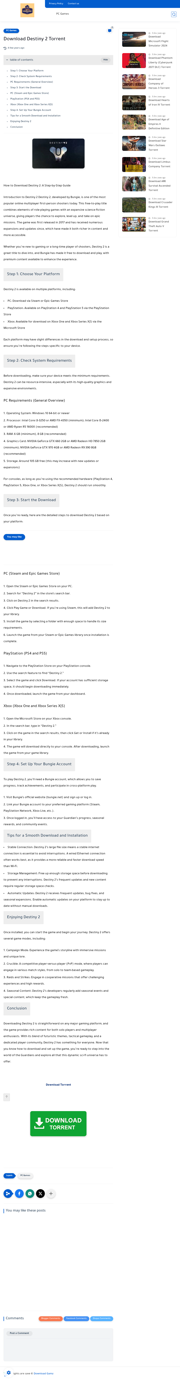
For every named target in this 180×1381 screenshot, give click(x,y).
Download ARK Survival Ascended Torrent (160, 186)
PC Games (62, 14)
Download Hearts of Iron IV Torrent (159, 103)
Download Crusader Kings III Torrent (161, 205)
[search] (173, 14)
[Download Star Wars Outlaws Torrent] (134, 143)
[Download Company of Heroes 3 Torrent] (134, 81)
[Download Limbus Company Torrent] (134, 164)
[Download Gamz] (27, 10)
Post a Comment (19, 1333)
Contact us (73, 4)
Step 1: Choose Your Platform (27, 71)
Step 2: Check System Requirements (31, 76)
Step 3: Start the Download (25, 88)
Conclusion (16, 127)
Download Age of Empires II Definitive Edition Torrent (159, 125)
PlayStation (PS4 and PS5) (25, 99)
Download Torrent (58, 1085)
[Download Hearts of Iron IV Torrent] (134, 102)
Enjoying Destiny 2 (20, 121)
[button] (19, 1193)
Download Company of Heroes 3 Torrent (159, 84)
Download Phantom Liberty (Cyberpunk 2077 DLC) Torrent (161, 63)
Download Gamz (43, 1374)
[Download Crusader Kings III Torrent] (134, 204)
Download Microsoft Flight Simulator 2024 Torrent (158, 42)
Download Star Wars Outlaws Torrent (157, 146)
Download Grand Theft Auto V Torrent (159, 226)
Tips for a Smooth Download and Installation (35, 116)
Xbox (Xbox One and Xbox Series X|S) (31, 104)
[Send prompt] (7, 1097)
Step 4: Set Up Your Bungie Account (30, 110)
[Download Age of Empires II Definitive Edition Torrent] (134, 122)
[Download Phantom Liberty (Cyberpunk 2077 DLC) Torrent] (134, 60)
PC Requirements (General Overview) (31, 82)
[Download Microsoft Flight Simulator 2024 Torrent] (134, 39)
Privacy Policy (56, 4)
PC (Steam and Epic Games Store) (29, 93)
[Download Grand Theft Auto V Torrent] (134, 224)
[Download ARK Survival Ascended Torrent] (134, 183)
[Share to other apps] (51, 1193)
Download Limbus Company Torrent (159, 164)
